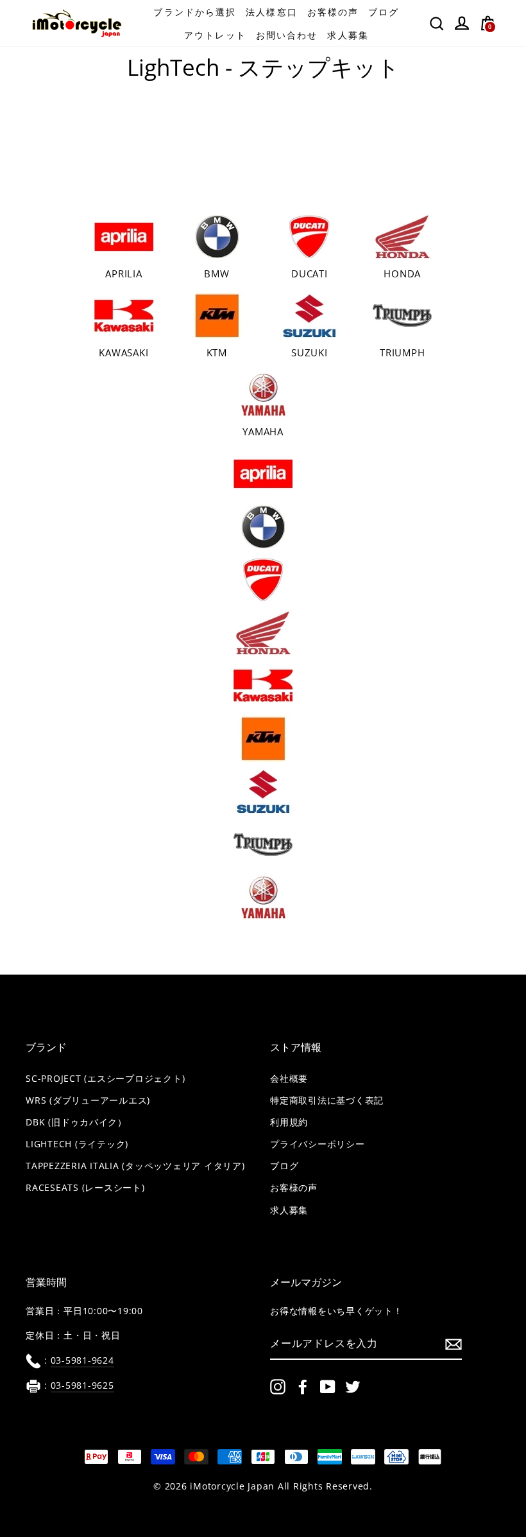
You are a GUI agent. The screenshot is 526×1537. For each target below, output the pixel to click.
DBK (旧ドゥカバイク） (76, 1122)
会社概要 (289, 1078)
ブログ (383, 12)
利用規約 (289, 1122)
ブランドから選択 (194, 12)
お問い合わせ (287, 35)
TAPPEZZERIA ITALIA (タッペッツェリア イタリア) (135, 1166)
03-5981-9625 (82, 1385)
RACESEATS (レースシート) (85, 1188)
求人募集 (347, 35)
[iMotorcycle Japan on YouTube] (327, 1386)
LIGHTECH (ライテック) (77, 1144)
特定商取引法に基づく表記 (327, 1100)
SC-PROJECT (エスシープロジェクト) (105, 1078)
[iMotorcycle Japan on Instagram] (277, 1386)
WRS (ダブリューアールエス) (88, 1100)
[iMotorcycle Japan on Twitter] (353, 1386)
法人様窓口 (272, 12)
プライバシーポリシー (317, 1144)
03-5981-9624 (82, 1360)
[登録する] (453, 1343)
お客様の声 (333, 12)
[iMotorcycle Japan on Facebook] (302, 1386)
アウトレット (215, 35)
